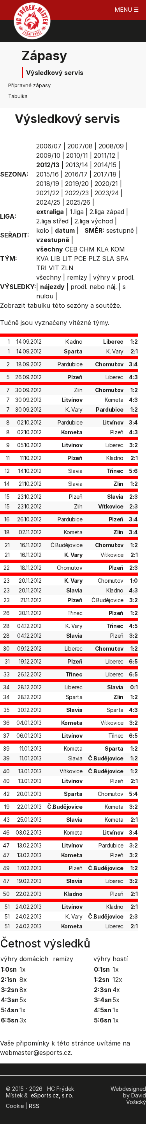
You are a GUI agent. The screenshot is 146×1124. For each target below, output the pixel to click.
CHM (87, 249)
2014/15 (105, 165)
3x (22, 1020)
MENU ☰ (126, 9)
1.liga (77, 212)
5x (22, 1000)
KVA (42, 258)
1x (22, 969)
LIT (67, 258)
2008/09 (111, 146)
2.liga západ (107, 212)
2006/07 (49, 146)
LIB (55, 258)
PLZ (94, 258)
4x (116, 990)
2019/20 (77, 183)
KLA (103, 249)
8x (23, 979)
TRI (41, 268)
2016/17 (76, 174)
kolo (42, 230)
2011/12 (104, 155)
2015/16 (47, 174)
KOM (118, 249)
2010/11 (77, 155)
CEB (71, 249)
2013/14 (76, 165)
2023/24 (107, 193)
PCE (80, 258)
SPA (122, 258)
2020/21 (106, 183)
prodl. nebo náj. (93, 287)
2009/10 (48, 155)
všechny (48, 277)
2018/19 (47, 183)
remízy (77, 277)
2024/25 (48, 202)
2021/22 (47, 193)
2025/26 (78, 202)
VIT (54, 268)
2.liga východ (93, 221)
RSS (34, 1106)
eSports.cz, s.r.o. (52, 1095)
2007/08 (80, 146)
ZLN (67, 268)
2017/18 (104, 174)
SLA (108, 258)
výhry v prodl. (114, 277)
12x (117, 979)
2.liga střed (52, 221)
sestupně (120, 230)
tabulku (38, 305)
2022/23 (77, 193)
